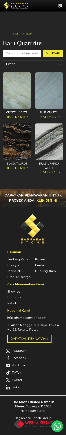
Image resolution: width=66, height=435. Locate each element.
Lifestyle (13, 265)
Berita (39, 265)
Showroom (15, 291)
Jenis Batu (15, 271)
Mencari (53, 53)
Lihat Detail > (17, 117)
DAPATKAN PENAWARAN (29, 338)
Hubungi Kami (45, 271)
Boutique (14, 297)
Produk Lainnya (19, 277)
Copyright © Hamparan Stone (33, 406)
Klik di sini (46, 201)
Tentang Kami (17, 259)
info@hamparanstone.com (26, 318)
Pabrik (12, 303)
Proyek (40, 259)
